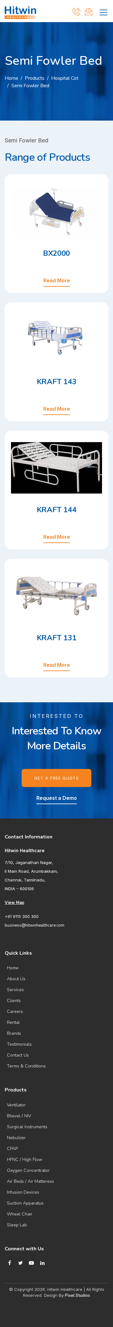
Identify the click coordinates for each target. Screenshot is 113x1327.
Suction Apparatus (25, 1203)
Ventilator (16, 1105)
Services (15, 990)
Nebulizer (16, 1138)
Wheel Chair (19, 1214)
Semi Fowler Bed (30, 85)
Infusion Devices (23, 1192)
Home (11, 78)
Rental (13, 1022)
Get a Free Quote (56, 778)
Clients (14, 1001)
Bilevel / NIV (19, 1116)
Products (35, 78)
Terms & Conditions (26, 1066)
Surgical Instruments (27, 1127)
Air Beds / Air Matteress (30, 1181)
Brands (14, 1033)
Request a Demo (56, 798)
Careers (15, 1011)
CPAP (12, 1149)
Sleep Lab (17, 1225)
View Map (14, 902)
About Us (16, 979)
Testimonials (19, 1044)
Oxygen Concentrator (28, 1170)
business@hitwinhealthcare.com (34, 925)
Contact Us (18, 1055)
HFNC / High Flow (24, 1159)
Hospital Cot (64, 78)
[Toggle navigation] (103, 11)
